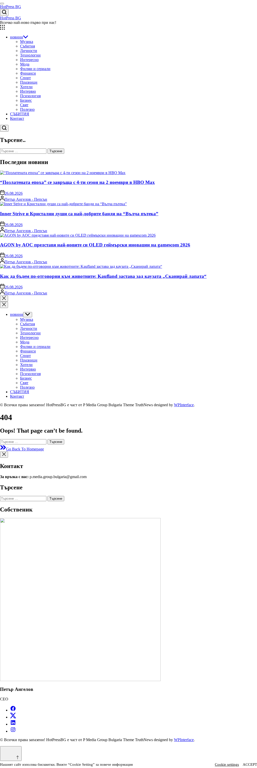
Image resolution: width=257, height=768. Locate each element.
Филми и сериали (35, 69)
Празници (28, 82)
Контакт (17, 118)
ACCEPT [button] (250, 764)
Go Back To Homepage (25, 449)
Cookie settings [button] (227, 764)
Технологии (30, 55)
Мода (24, 64)
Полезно (27, 109)
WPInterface (184, 405)
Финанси (28, 73)
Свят (24, 105)
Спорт (25, 78)
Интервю (28, 91)
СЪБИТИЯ (19, 114)
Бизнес (26, 100)
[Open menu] (128, 28)
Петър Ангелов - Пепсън (26, 199)
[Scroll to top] (11, 753)
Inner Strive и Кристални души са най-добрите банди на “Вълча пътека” (79, 213)
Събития (27, 46)
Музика (26, 41)
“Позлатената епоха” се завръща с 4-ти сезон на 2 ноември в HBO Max (77, 182)
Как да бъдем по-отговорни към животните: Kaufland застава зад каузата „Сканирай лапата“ (103, 276)
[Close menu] (4, 454)
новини (16, 37)
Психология (30, 96)
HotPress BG (10, 7)
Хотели (26, 87)
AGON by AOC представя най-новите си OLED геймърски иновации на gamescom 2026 (95, 244)
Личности (28, 50)
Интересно (29, 60)
